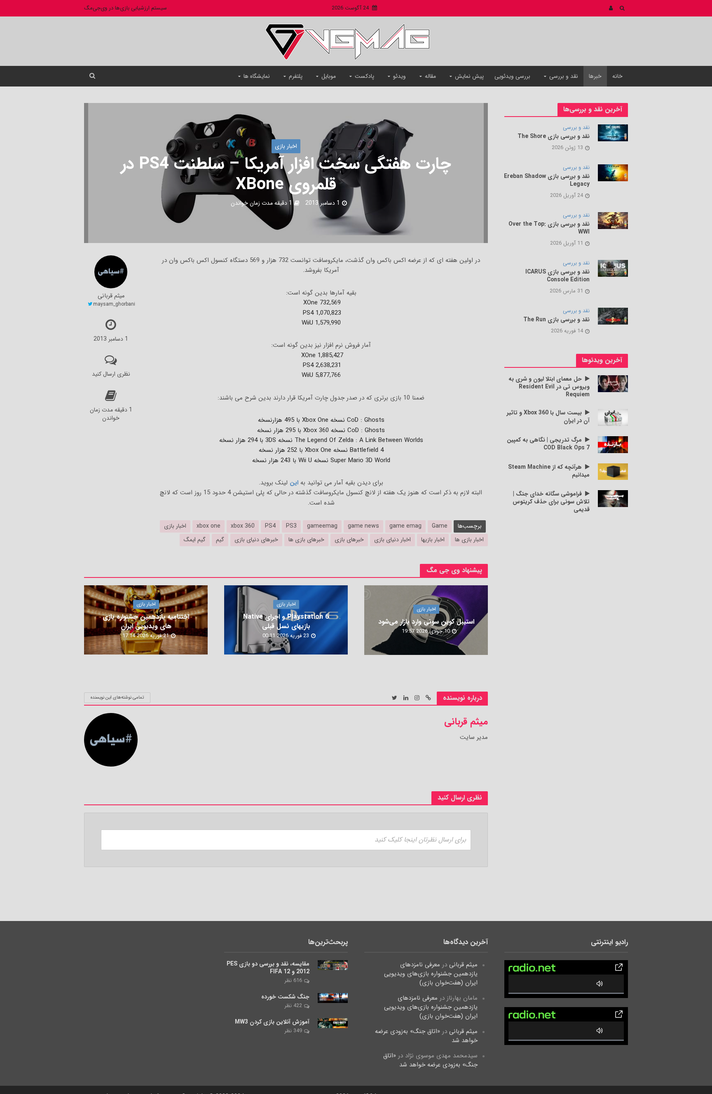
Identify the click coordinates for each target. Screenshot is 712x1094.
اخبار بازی (286, 146)
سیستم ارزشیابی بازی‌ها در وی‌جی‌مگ (125, 8)
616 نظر (293, 980)
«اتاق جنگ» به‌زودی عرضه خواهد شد (426, 1035)
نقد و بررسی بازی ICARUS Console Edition (557, 276)
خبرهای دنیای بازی (256, 539)
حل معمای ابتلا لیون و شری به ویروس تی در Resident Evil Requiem (549, 387)
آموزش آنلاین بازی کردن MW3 (272, 1022)
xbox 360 (243, 526)
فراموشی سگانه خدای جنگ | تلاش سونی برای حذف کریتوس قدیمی (551, 502)
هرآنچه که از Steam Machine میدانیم (549, 471)
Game (439, 526)
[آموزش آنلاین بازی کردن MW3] (333, 1023)
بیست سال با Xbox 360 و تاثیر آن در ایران (548, 417)
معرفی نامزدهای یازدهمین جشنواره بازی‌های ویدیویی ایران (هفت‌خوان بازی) (431, 974)
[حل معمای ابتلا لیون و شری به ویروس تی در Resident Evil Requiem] (613, 383)
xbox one (208, 526)
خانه (617, 76)
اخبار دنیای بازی (392, 539)
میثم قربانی (111, 296)
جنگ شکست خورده (285, 997)
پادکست (364, 76)
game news (363, 526)
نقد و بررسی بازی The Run (556, 320)
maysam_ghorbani (114, 304)
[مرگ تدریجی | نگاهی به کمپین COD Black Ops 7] (613, 444)
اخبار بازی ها (469, 539)
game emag (405, 526)
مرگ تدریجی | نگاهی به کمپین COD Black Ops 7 (548, 444)
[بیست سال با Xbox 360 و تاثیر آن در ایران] (613, 417)
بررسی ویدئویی (512, 76)
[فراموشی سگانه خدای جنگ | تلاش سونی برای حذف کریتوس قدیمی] (613, 498)
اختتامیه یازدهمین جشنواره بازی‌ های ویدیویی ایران (146, 621)
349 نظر (293, 1030)
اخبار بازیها (433, 539)
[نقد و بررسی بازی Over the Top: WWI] (613, 220)
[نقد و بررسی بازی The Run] (613, 316)
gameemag (322, 526)
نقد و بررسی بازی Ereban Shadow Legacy (547, 180)
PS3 (291, 526)
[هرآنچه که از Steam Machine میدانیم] (613, 471)
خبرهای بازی (349, 539)
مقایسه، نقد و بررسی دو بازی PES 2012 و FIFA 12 (268, 968)
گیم (220, 539)
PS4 (270, 526)
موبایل (328, 76)
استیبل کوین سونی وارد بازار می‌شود (426, 621)
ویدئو (399, 76)
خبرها (595, 76)
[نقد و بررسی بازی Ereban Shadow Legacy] (613, 173)
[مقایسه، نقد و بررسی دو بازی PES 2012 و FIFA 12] (333, 965)
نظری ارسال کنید (111, 374)
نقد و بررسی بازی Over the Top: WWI (549, 228)
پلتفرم (295, 76)
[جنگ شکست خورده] (333, 998)
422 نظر (293, 1005)
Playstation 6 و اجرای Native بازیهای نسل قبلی (286, 621)
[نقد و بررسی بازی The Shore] (613, 133)
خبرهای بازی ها (306, 539)
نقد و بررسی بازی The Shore (554, 136)
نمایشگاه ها (257, 76)
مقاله (430, 76)
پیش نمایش (469, 76)
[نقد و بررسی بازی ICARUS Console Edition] (613, 268)
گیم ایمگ (195, 539)
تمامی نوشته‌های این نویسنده (117, 697)
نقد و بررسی (563, 76)
